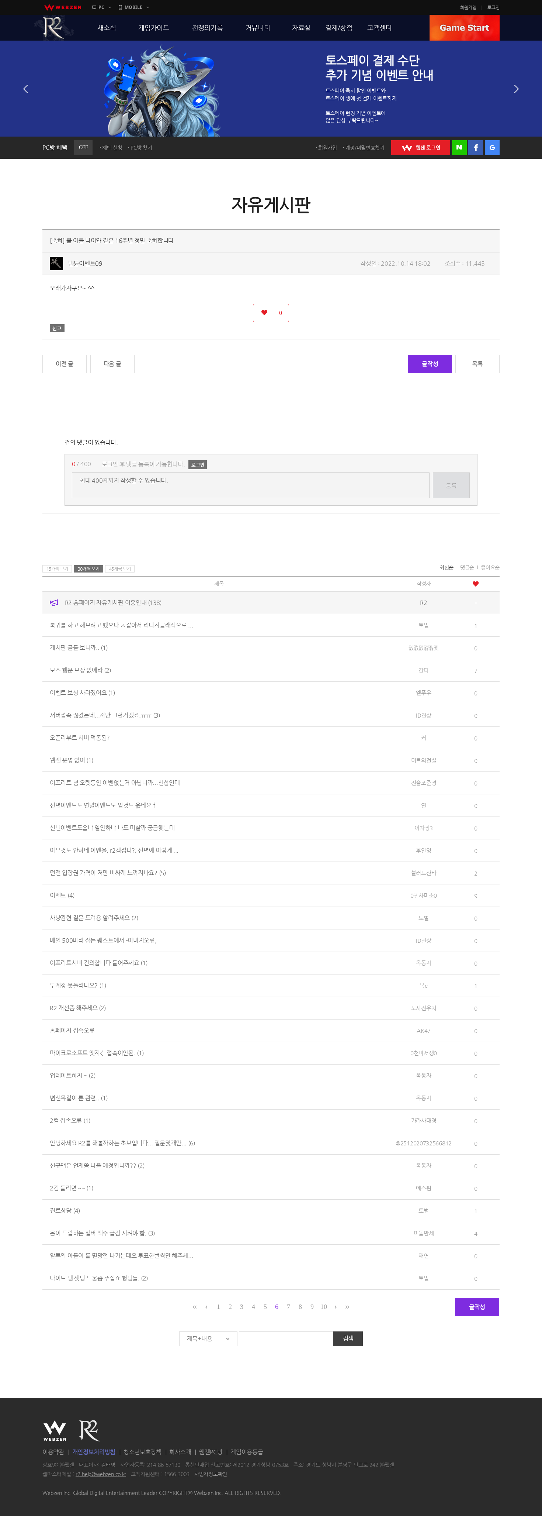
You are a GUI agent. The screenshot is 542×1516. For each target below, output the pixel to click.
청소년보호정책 (142, 1451)
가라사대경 (424, 1120)
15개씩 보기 (57, 568)
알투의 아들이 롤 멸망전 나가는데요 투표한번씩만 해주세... (121, 1255)
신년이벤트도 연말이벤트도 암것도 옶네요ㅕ (103, 805)
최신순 (446, 567)
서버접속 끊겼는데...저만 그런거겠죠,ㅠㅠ (105, 715)
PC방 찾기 (141, 148)
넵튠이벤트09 (85, 263)
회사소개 (180, 1451)
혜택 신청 (112, 148)
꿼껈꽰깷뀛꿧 (424, 647)
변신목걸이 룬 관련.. (79, 1097)
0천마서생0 (423, 1053)
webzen (62, 7)
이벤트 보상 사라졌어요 (82, 692)
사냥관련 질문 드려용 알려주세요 (94, 917)
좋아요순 (490, 567)
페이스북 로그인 (475, 147)
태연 (423, 1255)
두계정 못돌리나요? (78, 985)
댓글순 (467, 567)
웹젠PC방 (211, 1451)
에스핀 (423, 1188)
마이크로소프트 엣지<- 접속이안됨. (97, 1052)
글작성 (430, 363)
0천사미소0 (423, 895)
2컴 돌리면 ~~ (71, 1188)
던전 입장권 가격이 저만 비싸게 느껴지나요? (108, 872)
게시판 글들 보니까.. (79, 647)
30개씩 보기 (89, 568)
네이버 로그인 (459, 147)
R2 (54, 28)
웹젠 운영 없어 (71, 760)
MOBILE (133, 7)
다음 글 (112, 363)
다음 (516, 89)
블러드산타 (424, 873)
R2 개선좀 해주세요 (78, 1007)
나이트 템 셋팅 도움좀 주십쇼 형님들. (99, 1278)
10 (323, 1306)
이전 (25, 89)
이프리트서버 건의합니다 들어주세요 (98, 962)
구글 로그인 (492, 147)
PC (101, 7)
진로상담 (65, 1210)
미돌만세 (424, 1233)
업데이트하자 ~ (72, 1075)
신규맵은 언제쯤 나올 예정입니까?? (97, 1165)
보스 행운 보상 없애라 (80, 670)
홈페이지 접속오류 (72, 1030)
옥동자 (423, 963)
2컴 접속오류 (70, 1120)
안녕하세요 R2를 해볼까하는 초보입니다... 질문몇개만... (122, 1143)
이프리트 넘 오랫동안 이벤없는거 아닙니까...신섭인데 (115, 782)
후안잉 (423, 850)
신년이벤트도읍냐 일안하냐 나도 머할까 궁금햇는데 (112, 827)
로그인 (493, 7)
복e (423, 985)
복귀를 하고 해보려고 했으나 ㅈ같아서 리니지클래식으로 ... (121, 625)
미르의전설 (424, 760)
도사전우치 (424, 1008)
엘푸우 (423, 693)
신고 (57, 328)
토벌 (423, 625)
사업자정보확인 (210, 1474)
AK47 (424, 1030)
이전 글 (64, 363)
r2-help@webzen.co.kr (101, 1474)
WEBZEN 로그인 (420, 147)
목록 (477, 363)
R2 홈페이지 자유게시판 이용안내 (113, 602)
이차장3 (423, 828)
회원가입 (468, 7)
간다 (423, 670)
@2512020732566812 (424, 1143)
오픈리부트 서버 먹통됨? (80, 737)
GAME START (465, 28)
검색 (348, 1338)
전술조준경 (424, 783)
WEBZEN (54, 1430)
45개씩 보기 (120, 568)
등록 (451, 485)
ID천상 (423, 715)
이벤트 (62, 895)
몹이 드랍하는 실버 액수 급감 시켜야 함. (102, 1233)
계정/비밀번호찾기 (365, 148)
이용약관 (53, 1451)
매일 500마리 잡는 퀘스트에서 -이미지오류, (103, 940)
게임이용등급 (246, 1451)
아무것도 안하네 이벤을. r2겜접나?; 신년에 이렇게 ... (114, 850)
